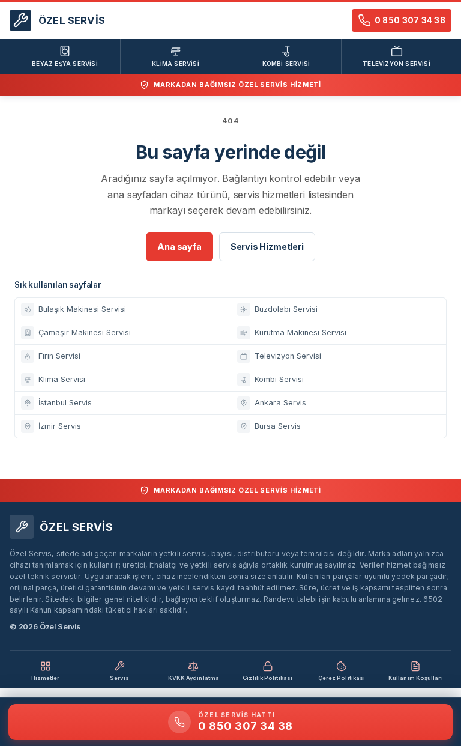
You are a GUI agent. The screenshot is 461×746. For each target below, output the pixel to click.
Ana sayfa (179, 246)
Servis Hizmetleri (267, 246)
